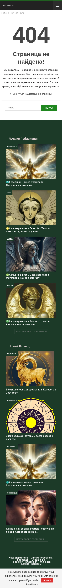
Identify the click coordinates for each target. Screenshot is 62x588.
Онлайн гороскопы (42, 557)
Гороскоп (12, 353)
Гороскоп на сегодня (24, 561)
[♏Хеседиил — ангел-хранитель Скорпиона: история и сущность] (31, 161)
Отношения (38, 559)
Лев (9, 192)
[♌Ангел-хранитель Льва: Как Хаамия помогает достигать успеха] (31, 207)
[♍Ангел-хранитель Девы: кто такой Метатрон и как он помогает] (31, 254)
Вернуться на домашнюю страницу (32, 93)
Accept (47, 580)
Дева (10, 238)
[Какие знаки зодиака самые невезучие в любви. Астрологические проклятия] (31, 507)
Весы (10, 285)
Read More (32, 584)
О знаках (12, 146)
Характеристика (18, 557)
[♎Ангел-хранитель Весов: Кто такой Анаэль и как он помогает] (31, 300)
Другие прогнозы (31, 563)
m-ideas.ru (8, 5)
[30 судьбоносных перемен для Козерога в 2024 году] (31, 368)
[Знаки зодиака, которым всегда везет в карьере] (31, 415)
